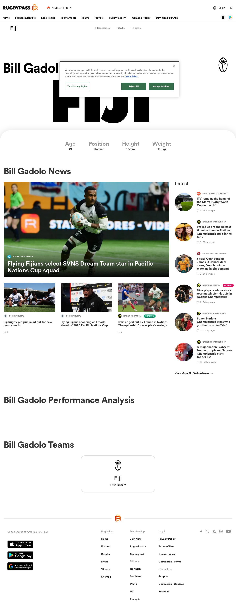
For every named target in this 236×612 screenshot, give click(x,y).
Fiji (14, 28)
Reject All (134, 86)
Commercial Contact (171, 584)
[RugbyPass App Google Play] (41, 555)
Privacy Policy (167, 539)
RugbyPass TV (117, 18)
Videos (105, 569)
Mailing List (137, 554)
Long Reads (48, 18)
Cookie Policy (167, 554)
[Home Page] (20, 7)
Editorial (164, 591)
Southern (135, 576)
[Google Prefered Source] (41, 566)
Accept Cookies (161, 86)
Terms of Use (166, 546)
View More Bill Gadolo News (192, 373)
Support (163, 576)
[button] (103, 28)
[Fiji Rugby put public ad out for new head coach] (29, 308)
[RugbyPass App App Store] (41, 544)
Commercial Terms (170, 561)
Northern (135, 569)
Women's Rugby (140, 18)
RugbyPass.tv (138, 546)
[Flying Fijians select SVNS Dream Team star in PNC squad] (86, 229)
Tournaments (68, 18)
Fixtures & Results (25, 18)
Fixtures (106, 546)
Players (99, 18)
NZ (132, 591)
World (133, 584)
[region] (119, 79)
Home (104, 539)
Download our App (167, 18)
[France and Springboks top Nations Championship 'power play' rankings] (143, 308)
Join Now (135, 539)
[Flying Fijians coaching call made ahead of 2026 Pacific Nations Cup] (86, 308)
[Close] (174, 66)
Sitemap (106, 577)
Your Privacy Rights (77, 86)
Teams (85, 18)
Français (135, 599)
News (6, 18)
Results (105, 554)
